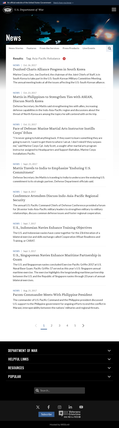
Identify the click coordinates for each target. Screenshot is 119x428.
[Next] (83, 325)
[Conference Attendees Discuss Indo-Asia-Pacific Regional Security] (59, 202)
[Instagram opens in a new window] (59, 407)
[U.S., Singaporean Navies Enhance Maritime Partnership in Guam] (59, 265)
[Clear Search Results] (64, 58)
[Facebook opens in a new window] (48, 407)
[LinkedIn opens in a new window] (70, 407)
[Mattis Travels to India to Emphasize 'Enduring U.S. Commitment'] (59, 172)
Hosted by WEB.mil (59, 424)
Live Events (89, 48)
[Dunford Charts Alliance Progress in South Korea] (59, 73)
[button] (114, 9)
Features (31, 48)
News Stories (16, 48)
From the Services (49, 48)
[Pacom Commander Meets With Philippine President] (59, 299)
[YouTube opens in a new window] (81, 407)
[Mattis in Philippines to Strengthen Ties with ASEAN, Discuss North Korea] (59, 103)
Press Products (71, 48)
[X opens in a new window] (38, 407)
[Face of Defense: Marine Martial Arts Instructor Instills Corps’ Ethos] (59, 139)
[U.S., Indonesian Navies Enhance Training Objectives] (59, 232)
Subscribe (46, 414)
